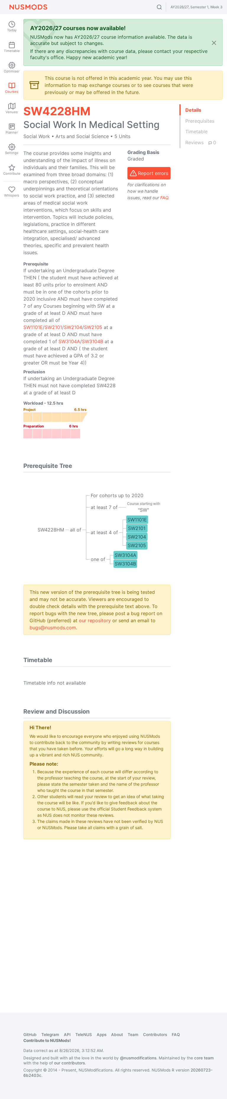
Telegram (50, 1034)
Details (193, 110)
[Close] (214, 42)
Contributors (155, 1034)
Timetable (196, 131)
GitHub (30, 1034)
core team (204, 1058)
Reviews (200, 142)
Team (133, 1034)
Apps (101, 1034)
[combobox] (164, 7)
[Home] (28, 7)
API (67, 1034)
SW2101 (53, 327)
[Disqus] (97, 918)
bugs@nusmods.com (53, 627)
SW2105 (93, 327)
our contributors (69, 1063)
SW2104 (73, 327)
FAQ (164, 197)
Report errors (153, 173)
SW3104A (69, 341)
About (117, 1034)
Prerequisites (199, 121)
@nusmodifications (138, 1058)
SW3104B (92, 341)
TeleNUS (83, 1034)
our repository (95, 620)
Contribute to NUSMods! (47, 1040)
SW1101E (33, 327)
